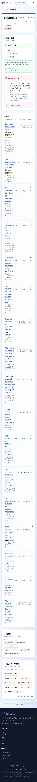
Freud (7, 188)
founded (8, 444)
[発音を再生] (15, 23)
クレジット (27, 769)
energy (7, 204)
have (7, 129)
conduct (8, 449)
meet (7, 297)
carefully (8, 537)
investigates (9, 351)
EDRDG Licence (9, 68)
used (7, 190)
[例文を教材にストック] (31, 127)
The (6, 159)
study (7, 236)
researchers (9, 225)
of (11, 167)
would (9, 294)
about (7, 417)
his (10, 297)
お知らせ (4, 758)
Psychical (8, 319)
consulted (8, 132)
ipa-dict (18, 703)
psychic (8, 201)
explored (8, 165)
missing (8, 137)
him (10, 291)
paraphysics (9, 230)
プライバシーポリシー (21, 766)
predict (7, 268)
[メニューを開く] (34, 3)
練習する (25, 127)
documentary (10, 162)
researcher (9, 472)
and (6, 390)
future (10, 271)
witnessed (9, 480)
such (7, 359)
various (8, 506)
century (8, 335)
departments (10, 127)
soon (7, 302)
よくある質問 (5, 752)
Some (7, 124)
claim (7, 233)
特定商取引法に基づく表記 (14, 769)
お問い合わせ (5, 755)
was (6, 324)
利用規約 (11, 766)
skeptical (8, 414)
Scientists (8, 409)
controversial (10, 561)
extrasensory (10, 384)
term (7, 193)
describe (8, 198)
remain (7, 412)
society (11, 348)
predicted (8, 606)
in (13, 135)
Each (7, 527)
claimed (8, 475)
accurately (9, 614)
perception (9, 387)
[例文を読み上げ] (17, 127)
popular (8, 327)
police (12, 124)
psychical (8, 353)
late (9, 329)
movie (11, 376)
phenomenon (10, 485)
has (13, 556)
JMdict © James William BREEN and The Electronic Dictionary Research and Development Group (18, 64)
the (13, 165)
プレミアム (5, 741)
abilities (8, 266)
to (6, 196)
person (7, 140)
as (10, 359)
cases (7, 142)
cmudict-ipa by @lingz (18, 704)
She (6, 258)
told (6, 291)
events (7, 612)
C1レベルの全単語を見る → (25, 696)
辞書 (6, 9)
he (6, 294)
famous (8, 170)
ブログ (3, 738)
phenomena (9, 356)
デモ (2, 732)
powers (8, 392)
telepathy (8, 361)
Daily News (5, 735)
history (7, 564)
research (8, 322)
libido (11, 193)
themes (8, 382)
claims (7, 167)
